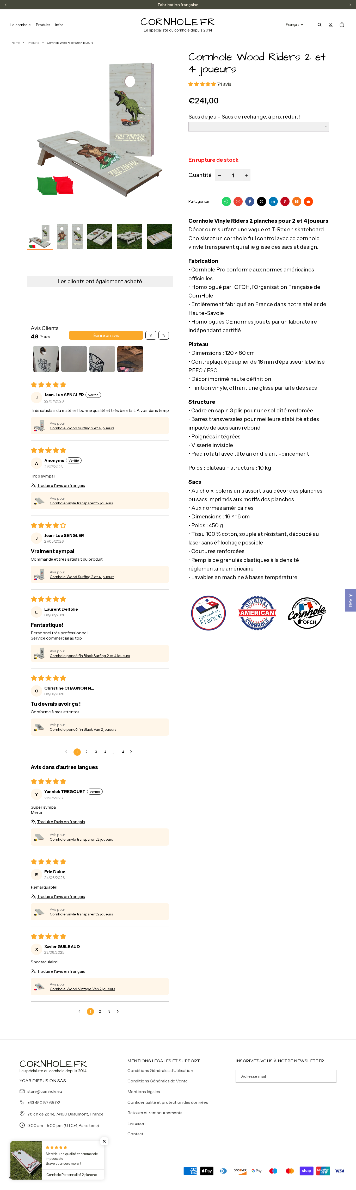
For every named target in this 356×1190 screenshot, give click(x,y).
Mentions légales (143, 1091)
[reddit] (308, 201)
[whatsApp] (226, 201)
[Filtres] (150, 335)
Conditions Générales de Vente (157, 1080)
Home (16, 43)
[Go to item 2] (74, 359)
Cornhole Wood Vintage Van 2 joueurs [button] (82, 989)
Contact (135, 1133)
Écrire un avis (106, 335)
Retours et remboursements (154, 1112)
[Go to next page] (132, 752)
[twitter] (261, 201)
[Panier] (342, 24)
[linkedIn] (273, 201)
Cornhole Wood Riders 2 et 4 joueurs (70, 43)
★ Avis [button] (351, 600)
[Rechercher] (319, 24)
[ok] (296, 201)
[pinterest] (285, 201)
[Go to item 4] (130, 359)
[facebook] (249, 201)
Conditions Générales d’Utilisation (160, 1070)
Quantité (200, 175)
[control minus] (219, 175)
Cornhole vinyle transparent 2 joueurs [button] (81, 503)
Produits (33, 43)
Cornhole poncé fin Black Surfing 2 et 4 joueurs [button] (90, 655)
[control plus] (246, 175)
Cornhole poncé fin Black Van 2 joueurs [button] (83, 729)
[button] (39, 425)
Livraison (136, 1123)
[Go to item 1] (46, 359)
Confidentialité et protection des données (167, 1102)
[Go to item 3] (102, 359)
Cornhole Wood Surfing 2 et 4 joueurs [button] (82, 428)
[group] (40, 237)
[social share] (318, 201)
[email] (238, 201)
